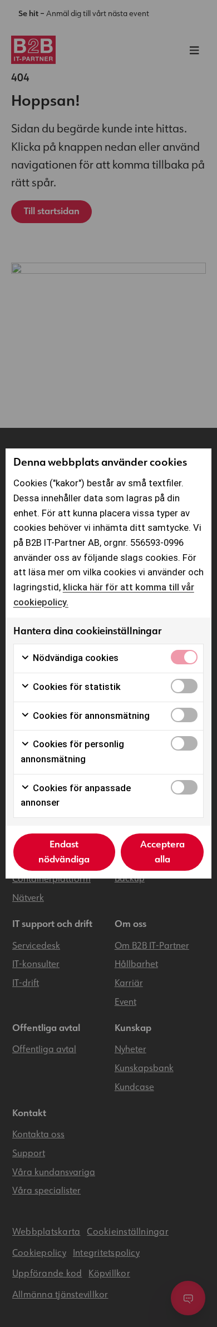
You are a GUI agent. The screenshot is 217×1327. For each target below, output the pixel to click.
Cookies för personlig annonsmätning (72, 751)
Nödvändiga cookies (75, 658)
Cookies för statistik (76, 687)
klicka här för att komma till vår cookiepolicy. (103, 595)
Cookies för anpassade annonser (76, 795)
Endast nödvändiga (64, 852)
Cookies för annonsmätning (90, 716)
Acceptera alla (162, 852)
